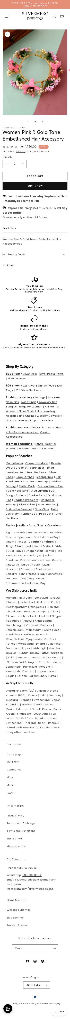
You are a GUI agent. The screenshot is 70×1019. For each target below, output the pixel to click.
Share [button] (10, 265)
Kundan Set (29, 513)
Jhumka (56, 463)
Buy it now (35, 186)
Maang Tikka (45, 477)
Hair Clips (21, 481)
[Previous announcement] (6, 4)
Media (10, 785)
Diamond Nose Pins (50, 486)
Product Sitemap (17, 925)
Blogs (10, 777)
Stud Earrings (39, 490)
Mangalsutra (14, 463)
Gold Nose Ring (18, 490)
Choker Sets (37, 495)
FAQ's (10, 792)
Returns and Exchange (21, 823)
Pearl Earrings (39, 481)
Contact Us (14, 769)
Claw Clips (42, 509)
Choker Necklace (36, 463)
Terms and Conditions (21, 831)
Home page (14, 754)
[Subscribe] (54, 948)
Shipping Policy (16, 846)
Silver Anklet (27, 504)
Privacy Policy (15, 815)
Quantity (7, 157)
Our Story (13, 762)
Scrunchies (37, 467)
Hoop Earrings (25, 477)
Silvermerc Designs (29, 1003)
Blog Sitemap (15, 917)
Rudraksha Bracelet (19, 509)
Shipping (20, 151)
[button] (7, 16)
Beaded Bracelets (26, 500)
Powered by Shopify (50, 1003)
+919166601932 (32, 875)
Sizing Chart (14, 838)
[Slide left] (27, 121)
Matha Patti (27, 486)
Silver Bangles (47, 504)
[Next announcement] (63, 4)
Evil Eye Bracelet (17, 467)
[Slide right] (42, 121)
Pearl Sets (46, 513)
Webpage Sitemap (19, 910)
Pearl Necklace (37, 472)
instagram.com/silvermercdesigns (30, 889)
